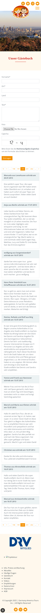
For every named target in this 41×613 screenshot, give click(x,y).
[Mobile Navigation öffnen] (37, 8)
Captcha (5, 134)
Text (4, 105)
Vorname (6, 77)
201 (27, 169)
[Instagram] (33, 3)
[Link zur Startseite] (20, 12)
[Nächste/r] (38, 169)
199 (18, 169)
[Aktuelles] (23, 3)
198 (13, 169)
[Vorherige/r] (7, 169)
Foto (3, 124)
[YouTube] (37, 3)
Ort (3, 86)
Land (4, 95)
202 (31, 169)
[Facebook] (28, 3)
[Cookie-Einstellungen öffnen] (3, 610)
